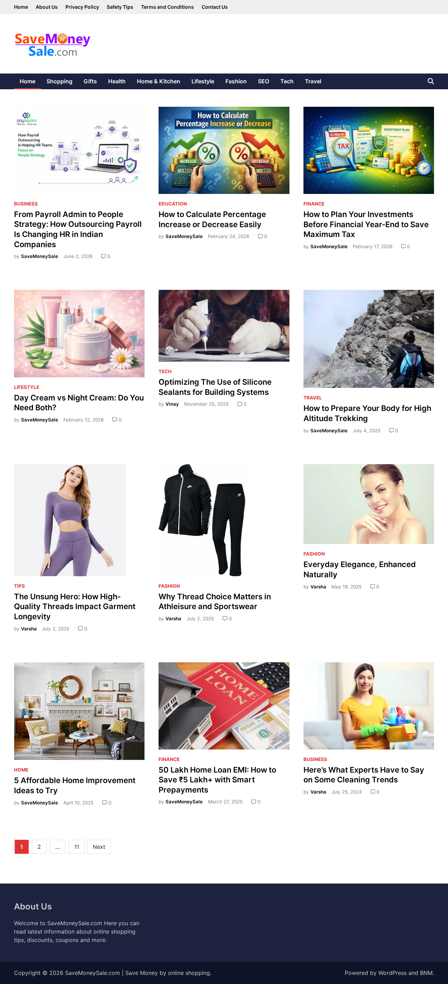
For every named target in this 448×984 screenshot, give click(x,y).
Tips (19, 586)
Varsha (29, 628)
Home (21, 7)
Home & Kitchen (158, 81)
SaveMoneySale (39, 256)
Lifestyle (202, 81)
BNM (426, 972)
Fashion (236, 81)
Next (99, 846)
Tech (287, 81)
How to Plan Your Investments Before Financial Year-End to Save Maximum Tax (366, 224)
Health (117, 81)
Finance (313, 204)
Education (173, 204)
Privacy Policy (82, 7)
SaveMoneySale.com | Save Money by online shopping (137, 972)
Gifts (90, 81)
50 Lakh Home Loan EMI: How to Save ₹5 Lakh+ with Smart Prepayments (217, 779)
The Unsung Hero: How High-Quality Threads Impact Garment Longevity (74, 606)
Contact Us (215, 7)
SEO (263, 81)
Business (26, 204)
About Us (47, 7)
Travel (313, 81)
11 (76, 846)
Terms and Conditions (167, 7)
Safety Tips (120, 7)
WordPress (392, 972)
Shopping (59, 81)
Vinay (172, 404)
